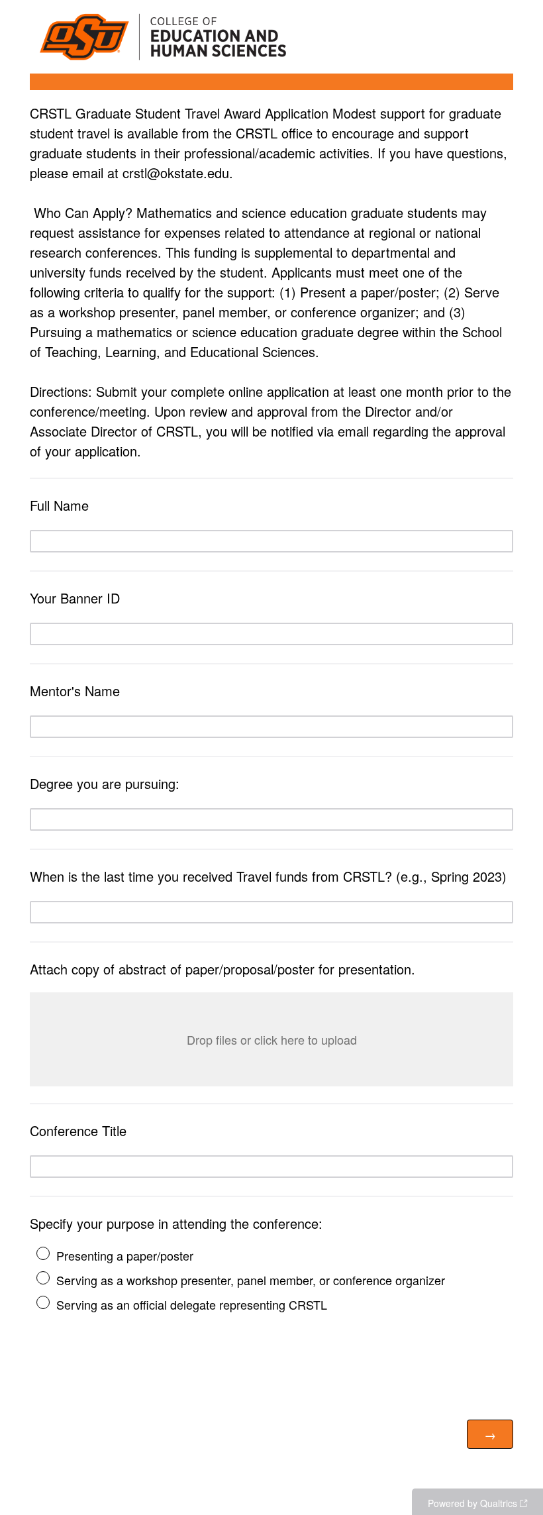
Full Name (59, 505)
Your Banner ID (75, 597)
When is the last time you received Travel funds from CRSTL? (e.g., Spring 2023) (268, 876)
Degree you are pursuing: (104, 783)
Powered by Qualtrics (472, 1503)
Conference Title (78, 1130)
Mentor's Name (75, 690)
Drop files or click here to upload (272, 1039)
